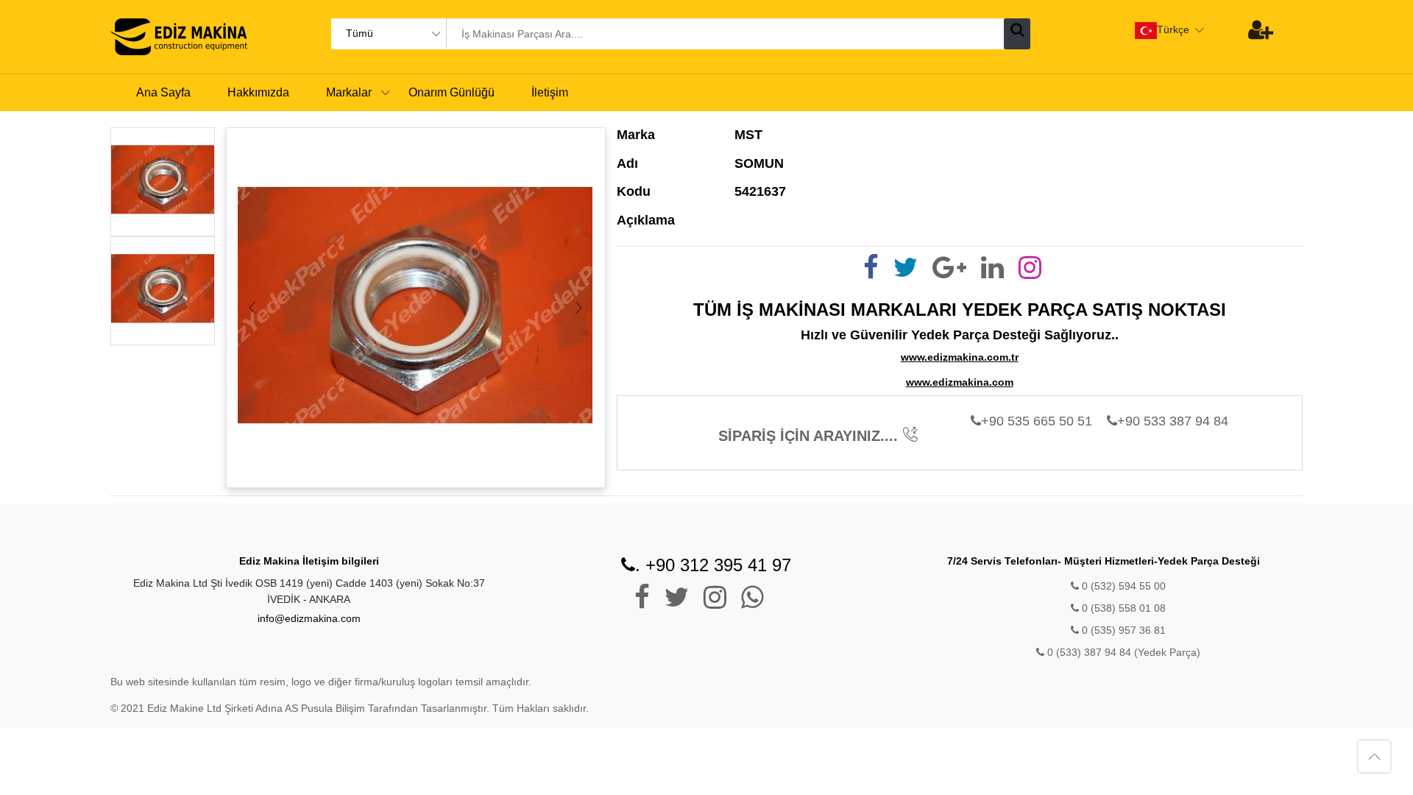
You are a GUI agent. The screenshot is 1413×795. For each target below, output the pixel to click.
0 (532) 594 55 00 (1122, 586)
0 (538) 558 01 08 (1122, 608)
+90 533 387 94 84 (1172, 421)
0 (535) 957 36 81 (1122, 630)
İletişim (549, 92)
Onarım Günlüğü (451, 92)
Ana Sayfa (163, 92)
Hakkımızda (258, 92)
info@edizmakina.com (309, 618)
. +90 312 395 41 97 (713, 565)
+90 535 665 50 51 (1036, 421)
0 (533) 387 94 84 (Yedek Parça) (1123, 652)
